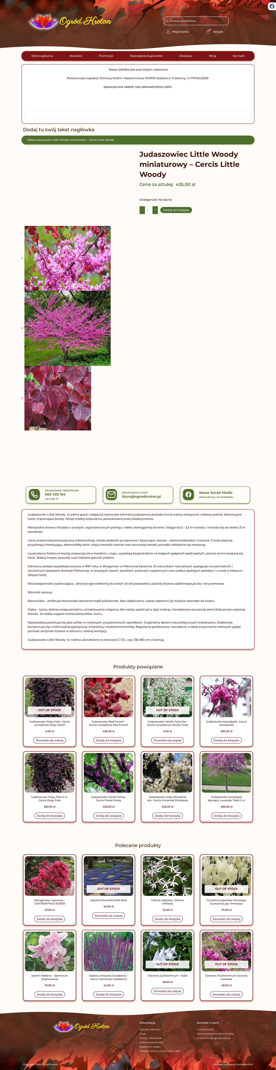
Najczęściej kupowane (146, 56)
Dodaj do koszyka (176, 210)
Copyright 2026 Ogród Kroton (40, 1064)
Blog (212, 56)
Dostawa (185, 56)
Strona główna (42, 56)
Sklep (30, 140)
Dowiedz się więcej (50, 740)
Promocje (106, 56)
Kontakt (239, 56)
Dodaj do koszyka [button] (108, 740)
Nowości (76, 56)
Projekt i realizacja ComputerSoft (233, 1064)
